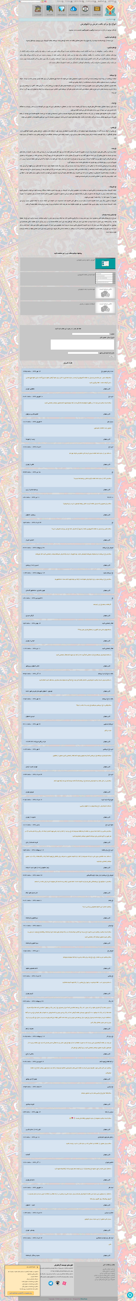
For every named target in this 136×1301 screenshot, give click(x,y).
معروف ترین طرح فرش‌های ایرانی (105, 1279)
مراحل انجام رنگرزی (109, 1269)
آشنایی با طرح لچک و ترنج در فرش (104, 1275)
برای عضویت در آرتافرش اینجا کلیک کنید (20, 1293)
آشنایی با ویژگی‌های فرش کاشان (105, 1277)
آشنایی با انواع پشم (109, 1271)
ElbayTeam (83, 1299)
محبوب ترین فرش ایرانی (107, 1273)
